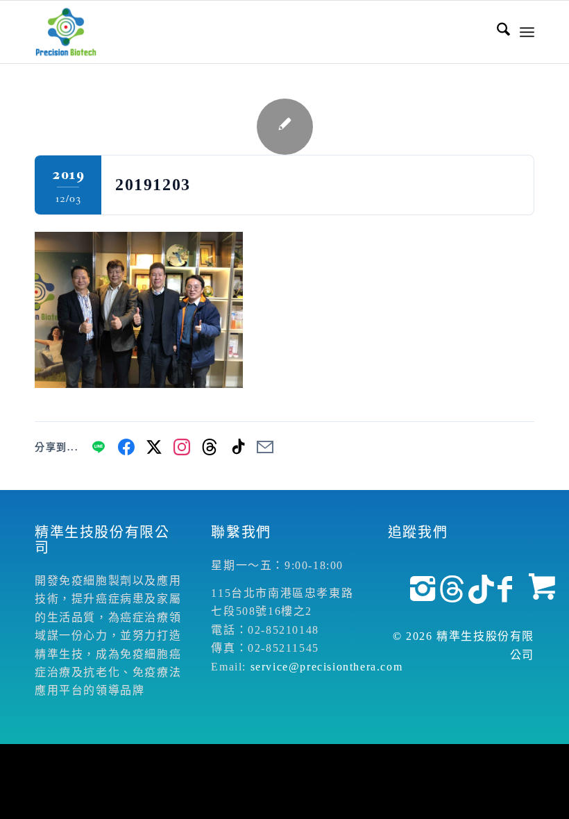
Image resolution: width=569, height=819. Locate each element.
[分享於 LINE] (98, 447)
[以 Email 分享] (265, 447)
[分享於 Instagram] (181, 447)
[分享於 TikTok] (237, 447)
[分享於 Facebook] (126, 447)
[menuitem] (496, 32)
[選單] (527, 32)
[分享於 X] (154, 447)
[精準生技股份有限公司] (66, 32)
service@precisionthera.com (326, 667)
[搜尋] (496, 32)
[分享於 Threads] (209, 447)
